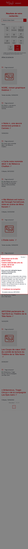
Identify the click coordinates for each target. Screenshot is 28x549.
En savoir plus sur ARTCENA (11, 292)
